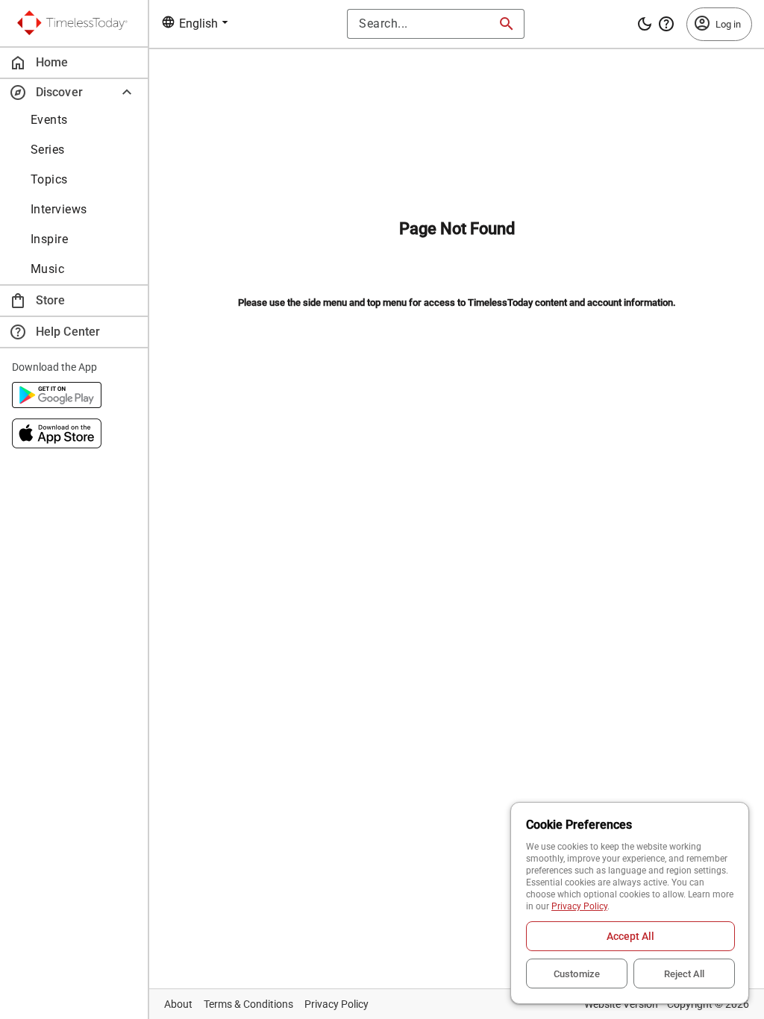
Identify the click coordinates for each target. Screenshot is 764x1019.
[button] (74, 92)
